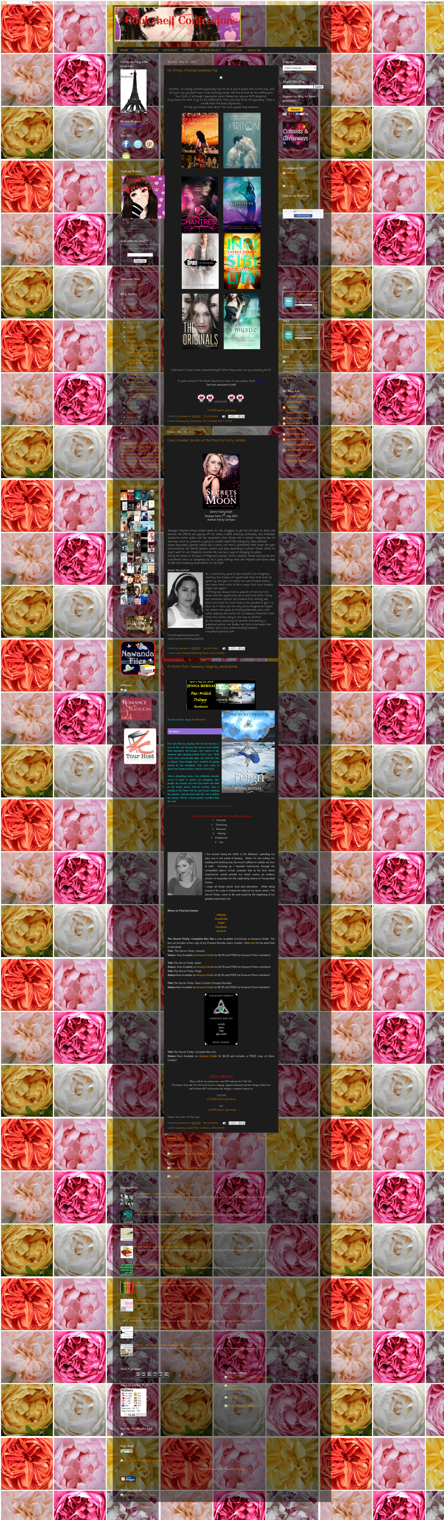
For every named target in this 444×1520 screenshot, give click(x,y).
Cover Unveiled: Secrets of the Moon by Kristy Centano (207, 440)
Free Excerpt (129, 447)
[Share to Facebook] (239, 416)
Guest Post (193, 1128)
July (129, 332)
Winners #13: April (136, 382)
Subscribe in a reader (132, 285)
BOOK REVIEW (150, 443)
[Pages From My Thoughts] (140, 634)
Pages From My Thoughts (299, 418)
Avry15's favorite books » (148, 609)
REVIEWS (189, 50)
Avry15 (298, 298)
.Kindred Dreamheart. (297, 413)
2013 (127, 304)
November (132, 313)
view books (318, 311)
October (131, 318)
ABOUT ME (254, 50)
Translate (307, 72)
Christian (133, 461)
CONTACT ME (233, 50)
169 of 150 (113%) (291, 375)
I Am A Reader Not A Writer (217, 421)
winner (150, 454)
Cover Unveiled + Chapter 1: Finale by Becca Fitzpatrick (162, 1194)
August (131, 327)
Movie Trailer (135, 474)
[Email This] (230, 416)
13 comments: (211, 416)
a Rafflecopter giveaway (221, 410)
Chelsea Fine (293, 455)
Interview (125, 457)
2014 (127, 299)
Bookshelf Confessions (298, 439)
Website (221, 914)
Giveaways (195, 421)
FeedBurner (147, 267)
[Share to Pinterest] (243, 416)
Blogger (241, 1469)
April (130, 403)
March (131, 408)
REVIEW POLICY (210, 50)
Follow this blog (303, 216)
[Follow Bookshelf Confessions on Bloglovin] (134, 112)
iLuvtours (205, 1128)
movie (132, 470)
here (252, 943)
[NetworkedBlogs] (303, 211)
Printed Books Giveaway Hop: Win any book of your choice (164, 1247)
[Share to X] (236, 416)
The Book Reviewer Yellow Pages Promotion (139, 376)
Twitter (221, 922)
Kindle (138, 470)
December (133, 308)
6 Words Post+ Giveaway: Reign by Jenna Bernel (202, 666)
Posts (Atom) (188, 1145)
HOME (124, 50)
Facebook (221, 927)
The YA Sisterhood (295, 434)
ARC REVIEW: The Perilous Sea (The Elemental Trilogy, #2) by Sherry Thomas (175, 1212)
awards (134, 477)
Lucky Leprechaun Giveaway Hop (152, 1265)
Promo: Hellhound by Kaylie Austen (140, 369)
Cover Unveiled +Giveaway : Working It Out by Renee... (141, 388)
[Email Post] (223, 416)
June (130, 337)
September (133, 323)
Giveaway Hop (182, 421)
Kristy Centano (217, 653)
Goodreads (221, 918)
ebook (157, 464)
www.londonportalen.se (236, 1389)
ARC (141, 461)
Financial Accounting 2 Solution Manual (155, 1229)
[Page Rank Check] (127, 1452)
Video (146, 474)
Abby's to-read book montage (139, 486)
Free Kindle (126, 464)
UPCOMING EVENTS (145, 50)
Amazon (221, 931)
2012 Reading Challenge (303, 327)
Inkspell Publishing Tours (195, 653)
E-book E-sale (146, 464)
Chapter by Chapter (296, 461)
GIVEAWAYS (170, 50)
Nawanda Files (293, 429)
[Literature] (231, 1386)
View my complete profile (296, 178)
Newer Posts (176, 1138)
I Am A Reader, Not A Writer (301, 450)
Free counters (128, 1419)
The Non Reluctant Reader (300, 445)
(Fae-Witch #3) (199, 719)
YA (144, 454)
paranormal (147, 457)
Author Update (152, 461)
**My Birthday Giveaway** (136, 1318)
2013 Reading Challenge (303, 293)
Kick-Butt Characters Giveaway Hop (153, 1327)
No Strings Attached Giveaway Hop (193, 70)
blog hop (135, 457)
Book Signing (147, 470)
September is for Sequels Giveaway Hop (155, 1282)
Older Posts (266, 1138)
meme (148, 477)
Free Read (126, 467)
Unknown (291, 173)
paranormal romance (131, 454)
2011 (126, 428)
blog (135, 464)
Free (157, 454)
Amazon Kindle (205, 955)
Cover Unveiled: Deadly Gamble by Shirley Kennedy (142, 396)
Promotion (127, 451)
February (132, 412)
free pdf (141, 477)
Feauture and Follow (144, 467)
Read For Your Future (297, 423)
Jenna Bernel (217, 1128)
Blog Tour (145, 447)
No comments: (211, 648)
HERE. (260, 381)
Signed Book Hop (143, 1300)
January (131, 417)
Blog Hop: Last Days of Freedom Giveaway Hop (158, 1345)
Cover (178, 653)
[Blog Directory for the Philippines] (139, 1495)
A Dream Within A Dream (300, 396)
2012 (127, 423)
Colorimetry (292, 407)
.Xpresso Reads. (294, 402)
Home (221, 1138)
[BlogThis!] (233, 416)
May (129, 341)
